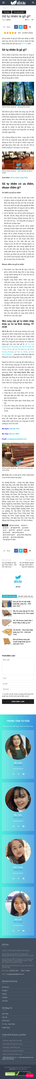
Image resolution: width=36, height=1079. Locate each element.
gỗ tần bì (19, 530)
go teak (27, 530)
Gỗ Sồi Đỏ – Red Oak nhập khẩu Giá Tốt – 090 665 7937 (23, 632)
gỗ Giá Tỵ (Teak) (21, 352)
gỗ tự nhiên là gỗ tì (9, 535)
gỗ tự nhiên (6, 532)
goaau (9, 19)
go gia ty (5, 528)
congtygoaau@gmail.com (17, 439)
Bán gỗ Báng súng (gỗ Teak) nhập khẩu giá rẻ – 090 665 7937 (22, 641)
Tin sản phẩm (19, 12)
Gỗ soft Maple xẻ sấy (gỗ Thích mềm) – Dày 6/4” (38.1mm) (9, 565)
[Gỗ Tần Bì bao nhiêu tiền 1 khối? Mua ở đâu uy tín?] (7, 622)
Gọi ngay (30, 1075)
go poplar (25, 528)
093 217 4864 (14, 434)
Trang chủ (5, 8)
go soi (5, 530)
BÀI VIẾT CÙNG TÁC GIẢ (25, 596)
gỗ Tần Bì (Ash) (25, 347)
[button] (33, 2)
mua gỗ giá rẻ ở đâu (9, 539)
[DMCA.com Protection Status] (10, 1075)
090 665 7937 (14, 429)
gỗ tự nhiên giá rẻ (18, 532)
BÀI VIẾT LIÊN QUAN (9, 596)
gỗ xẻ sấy (6, 537)
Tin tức (13, 8)
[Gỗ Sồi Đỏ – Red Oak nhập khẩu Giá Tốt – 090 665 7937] (7, 632)
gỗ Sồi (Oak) (13, 347)
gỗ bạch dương (14, 525)
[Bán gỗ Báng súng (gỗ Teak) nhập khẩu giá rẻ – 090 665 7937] (7, 641)
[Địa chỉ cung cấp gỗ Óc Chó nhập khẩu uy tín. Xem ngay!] (7, 613)
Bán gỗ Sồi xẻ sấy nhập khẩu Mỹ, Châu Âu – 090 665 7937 (22, 604)
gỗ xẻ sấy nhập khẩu (17, 537)
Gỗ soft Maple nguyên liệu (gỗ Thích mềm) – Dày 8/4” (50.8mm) (27, 565)
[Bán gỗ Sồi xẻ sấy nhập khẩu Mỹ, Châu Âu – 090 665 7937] (7, 603)
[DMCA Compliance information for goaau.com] (23, 1075)
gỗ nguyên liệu (15, 528)
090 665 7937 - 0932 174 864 (20, 971)
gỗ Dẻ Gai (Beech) (20, 349)
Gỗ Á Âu (24, 43)
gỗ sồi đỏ (12, 530)
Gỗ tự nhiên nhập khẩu (19, 177)
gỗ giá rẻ (24, 525)
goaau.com (12, 1069)
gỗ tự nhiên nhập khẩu (24, 535)
